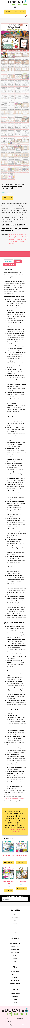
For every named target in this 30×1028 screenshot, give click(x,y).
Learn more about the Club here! (15, 830)
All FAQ (15, 955)
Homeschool (15, 977)
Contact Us (15, 961)
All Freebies (15, 926)
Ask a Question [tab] (10, 264)
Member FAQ (15, 958)
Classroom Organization (16, 234)
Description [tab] (8, 261)
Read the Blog (15, 971)
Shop (15, 914)
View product (8, 862)
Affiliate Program (15, 933)
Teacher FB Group (15, 993)
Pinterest (15, 999)
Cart (15, 920)
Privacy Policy (8, 1025)
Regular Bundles (14, 239)
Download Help (15, 949)
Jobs (15, 930)
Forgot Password (15, 943)
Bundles (24, 237)
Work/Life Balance (15, 983)
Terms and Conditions (19, 1025)
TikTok (15, 1002)
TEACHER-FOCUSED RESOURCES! (14, 799)
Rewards (15, 923)
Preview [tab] (17, 261)
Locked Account (15, 946)
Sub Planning (15, 974)
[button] (15, 7)
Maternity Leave (15, 980)
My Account (15, 917)
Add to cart (7, 198)
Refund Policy (15, 952)
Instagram (15, 996)
